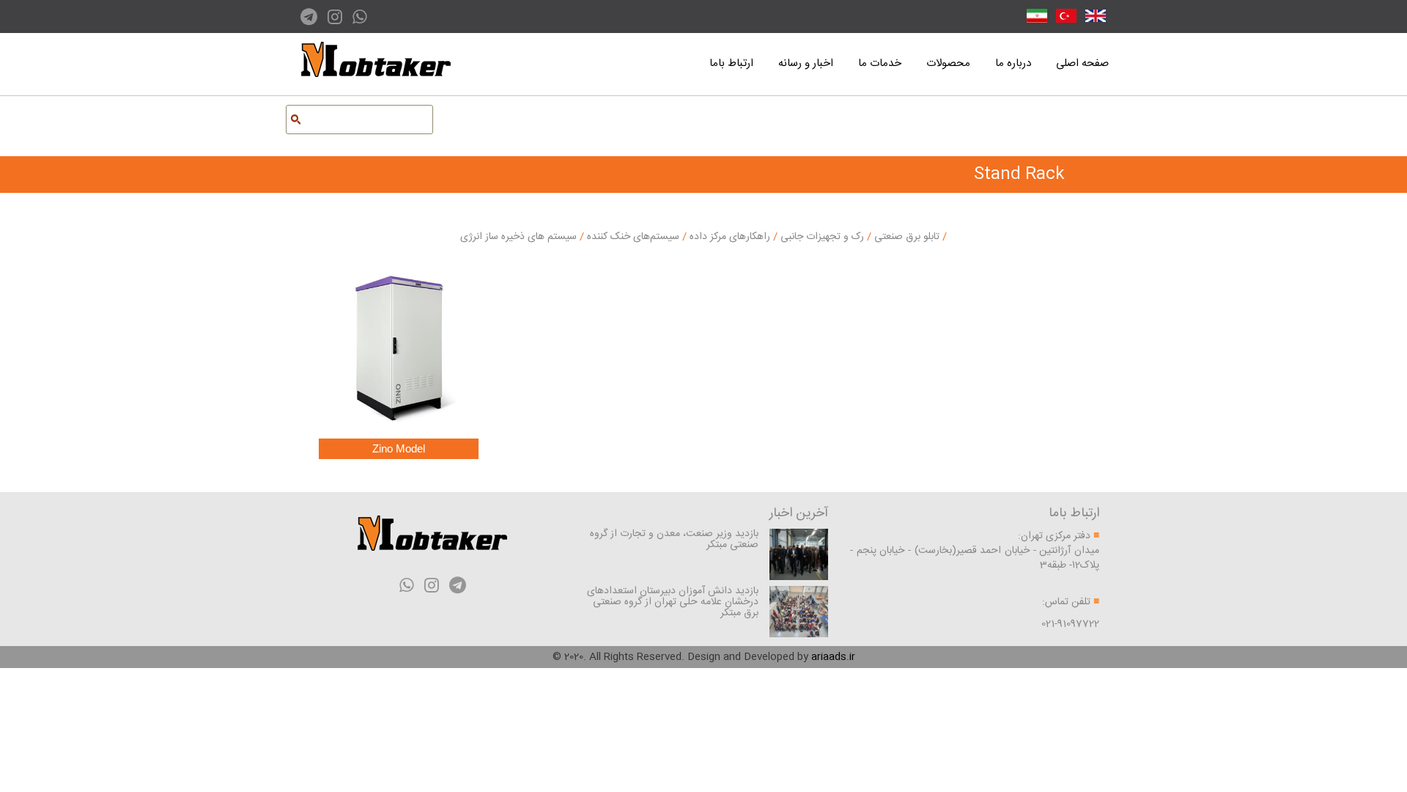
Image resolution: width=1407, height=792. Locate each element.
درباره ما (1013, 63)
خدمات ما (879, 63)
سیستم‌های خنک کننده (631, 237)
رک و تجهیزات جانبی (821, 237)
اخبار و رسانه (805, 63)
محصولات (948, 63)
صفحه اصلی (1082, 63)
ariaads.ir (833, 657)
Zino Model (398, 448)
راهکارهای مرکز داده (728, 237)
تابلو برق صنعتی (905, 237)
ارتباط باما (731, 63)
